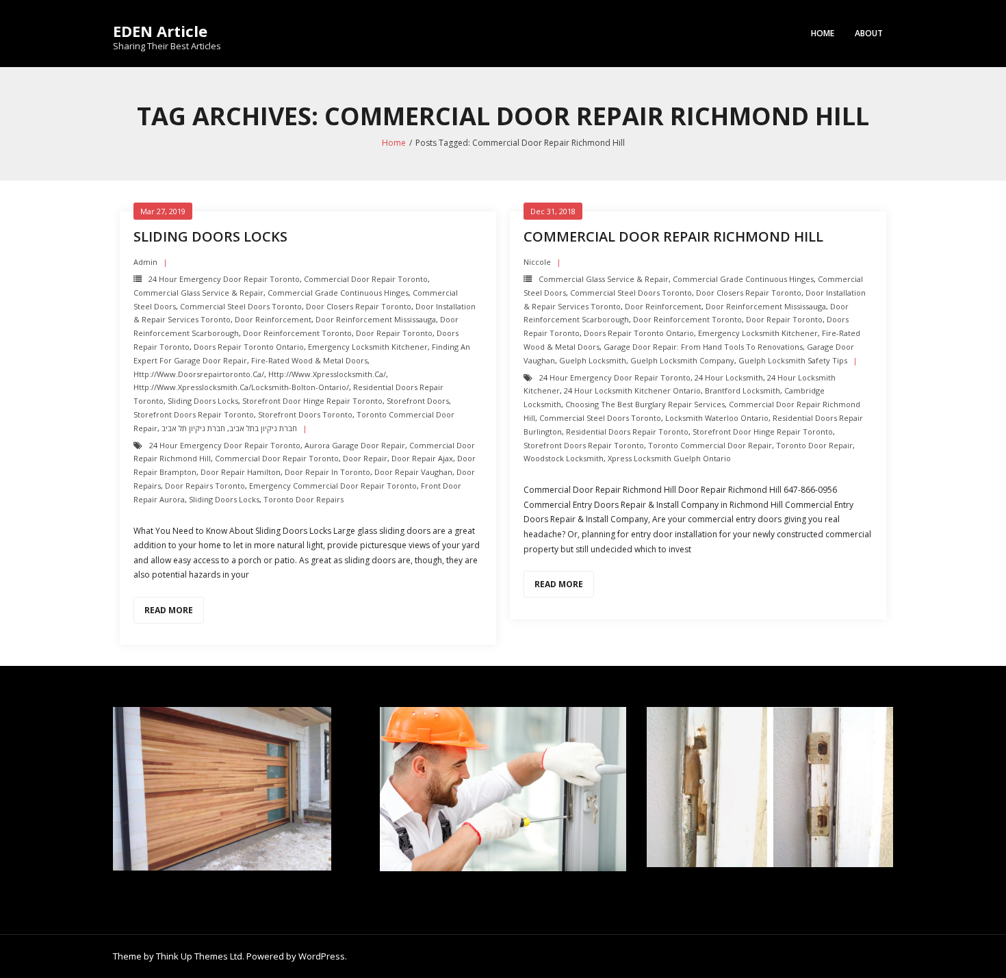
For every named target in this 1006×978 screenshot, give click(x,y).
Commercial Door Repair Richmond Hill (673, 236)
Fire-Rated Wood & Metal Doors (309, 360)
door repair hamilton (241, 472)
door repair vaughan (413, 472)
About (869, 33)
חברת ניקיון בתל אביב (263, 428)
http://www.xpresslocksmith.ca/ (327, 374)
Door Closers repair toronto (358, 306)
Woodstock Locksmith (564, 458)
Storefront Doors (418, 401)
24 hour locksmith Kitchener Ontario (632, 390)
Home (822, 33)
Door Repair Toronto (394, 333)
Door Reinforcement (273, 319)
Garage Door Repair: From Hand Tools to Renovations (703, 347)
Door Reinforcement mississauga (375, 319)
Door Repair (365, 458)
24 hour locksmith (729, 377)
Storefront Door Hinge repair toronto (312, 401)
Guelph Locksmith (592, 360)
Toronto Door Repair (814, 445)
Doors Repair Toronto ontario (249, 347)
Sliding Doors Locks (210, 236)
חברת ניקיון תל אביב (193, 428)
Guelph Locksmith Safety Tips (792, 360)
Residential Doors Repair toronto (627, 431)
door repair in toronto (327, 472)
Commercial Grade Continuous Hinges (338, 292)
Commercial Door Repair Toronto (366, 279)
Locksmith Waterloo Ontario (717, 418)
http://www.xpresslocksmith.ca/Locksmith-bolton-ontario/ (241, 387)
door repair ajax (422, 458)
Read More (168, 610)
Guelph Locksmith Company (682, 360)
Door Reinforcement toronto (297, 333)
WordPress (321, 956)
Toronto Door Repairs (303, 499)
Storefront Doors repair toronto (193, 414)
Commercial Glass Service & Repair (198, 292)
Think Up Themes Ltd (199, 956)
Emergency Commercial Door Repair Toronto (333, 485)
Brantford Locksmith (742, 390)
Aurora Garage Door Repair (355, 445)
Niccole (537, 262)
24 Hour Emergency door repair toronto (224, 279)
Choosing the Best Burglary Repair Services (645, 404)
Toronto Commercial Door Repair (710, 445)
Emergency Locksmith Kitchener (368, 347)
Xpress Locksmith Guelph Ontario (669, 458)
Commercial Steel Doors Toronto (241, 306)
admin (145, 262)
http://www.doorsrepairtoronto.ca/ (198, 374)
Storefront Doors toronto (305, 414)
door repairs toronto (205, 485)
